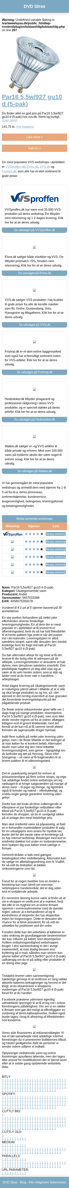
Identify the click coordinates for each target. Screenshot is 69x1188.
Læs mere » (34, 137)
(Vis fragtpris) (25, 126)
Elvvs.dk (32, 166)
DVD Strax (34, 6)
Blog (23, 1182)
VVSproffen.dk (15, 166)
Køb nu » (34, 148)
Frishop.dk (9, 171)
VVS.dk (45, 166)
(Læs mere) (9, 120)
